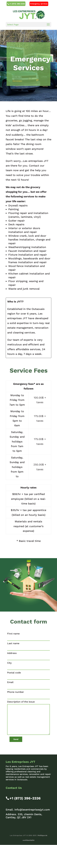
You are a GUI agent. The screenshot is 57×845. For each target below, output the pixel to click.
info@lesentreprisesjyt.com (32, 809)
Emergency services (39, 4)
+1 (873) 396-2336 (17, 4)
